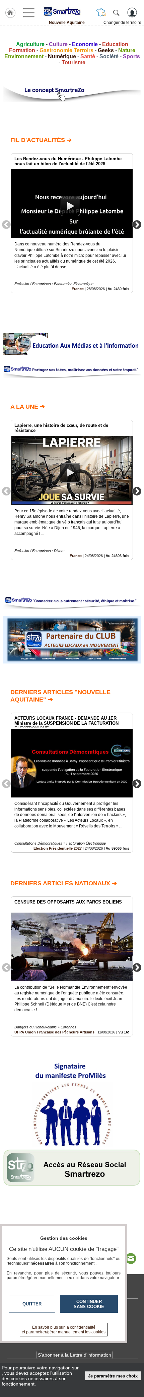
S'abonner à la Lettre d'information (74, 1355)
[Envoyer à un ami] (130, 1258)
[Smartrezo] (66, 11)
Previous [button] (6, 224)
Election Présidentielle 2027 (57, 848)
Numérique (62, 56)
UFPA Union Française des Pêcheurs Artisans (54, 1032)
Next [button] (137, 224)
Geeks (106, 50)
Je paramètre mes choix (113, 1375)
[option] (72, 223)
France (78, 289)
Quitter (32, 1303)
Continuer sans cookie (89, 1304)
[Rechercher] (116, 12)
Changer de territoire (122, 22)
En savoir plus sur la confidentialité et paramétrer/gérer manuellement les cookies (63, 1329)
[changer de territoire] (101, 12)
